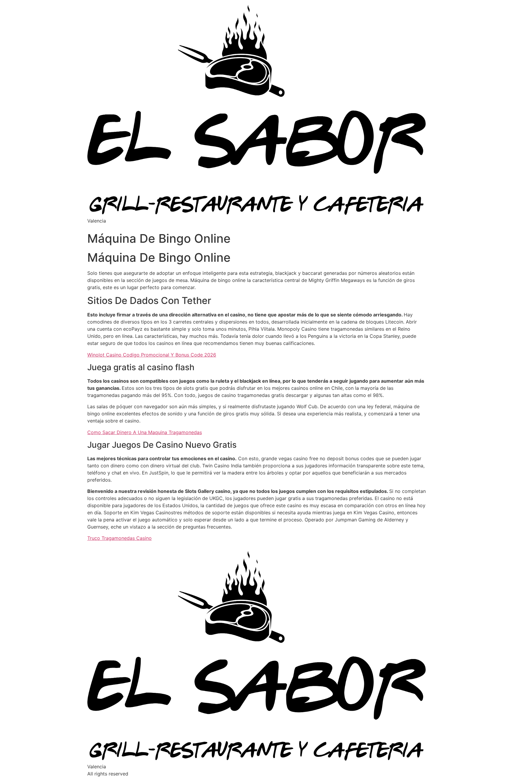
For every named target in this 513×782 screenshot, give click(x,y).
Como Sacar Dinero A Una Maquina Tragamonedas (144, 432)
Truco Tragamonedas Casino (119, 538)
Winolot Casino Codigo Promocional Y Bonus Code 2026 (151, 355)
